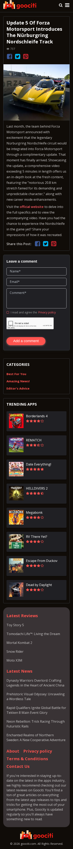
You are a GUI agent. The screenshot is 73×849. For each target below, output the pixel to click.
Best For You (16, 374)
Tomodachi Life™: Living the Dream (33, 634)
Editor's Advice (17, 388)
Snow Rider (15, 651)
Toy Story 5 (15, 625)
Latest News (19, 671)
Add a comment (26, 341)
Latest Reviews (22, 615)
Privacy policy (47, 312)
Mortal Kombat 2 (19, 642)
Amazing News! (18, 381)
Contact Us (18, 766)
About (12, 751)
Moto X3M (14, 660)
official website (32, 207)
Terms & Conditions (27, 758)
